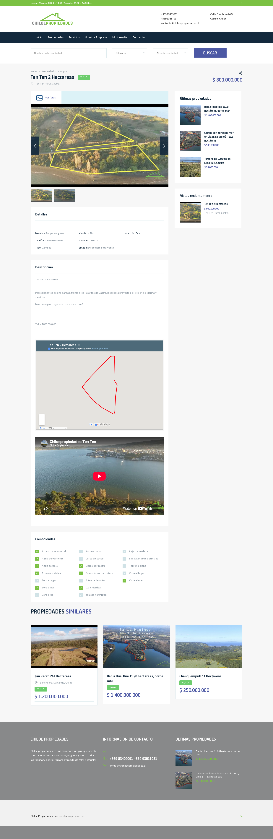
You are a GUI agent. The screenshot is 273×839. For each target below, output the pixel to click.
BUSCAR (210, 53)
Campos (62, 71)
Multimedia (119, 37)
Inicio (39, 37)
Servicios (74, 37)
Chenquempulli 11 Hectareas (200, 676)
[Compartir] (238, 73)
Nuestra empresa (96, 37)
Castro (139, 233)
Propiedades (56, 37)
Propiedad (48, 71)
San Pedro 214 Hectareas (53, 676)
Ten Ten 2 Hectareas (216, 204)
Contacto (138, 37)
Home (34, 71)
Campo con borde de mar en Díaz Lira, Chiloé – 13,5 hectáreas (219, 136)
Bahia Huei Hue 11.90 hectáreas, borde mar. (218, 752)
